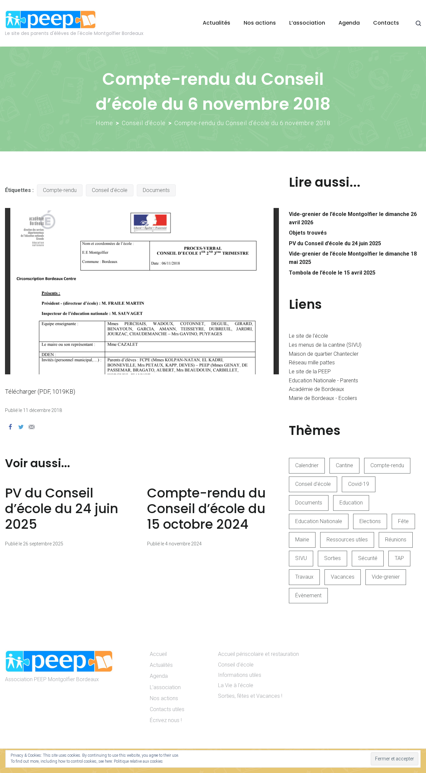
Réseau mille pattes (312, 362)
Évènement (308, 595)
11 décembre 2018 (42, 410)
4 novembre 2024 (183, 543)
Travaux (304, 577)
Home (104, 122)
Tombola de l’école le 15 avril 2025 (332, 273)
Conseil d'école (144, 122)
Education (351, 502)
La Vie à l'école (235, 685)
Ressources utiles (347, 539)
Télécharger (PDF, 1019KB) (40, 391)
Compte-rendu (60, 190)
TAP (399, 558)
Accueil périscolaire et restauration (258, 654)
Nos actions (260, 23)
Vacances (342, 577)
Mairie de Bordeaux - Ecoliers (323, 398)
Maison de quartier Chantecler (323, 354)
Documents (156, 190)
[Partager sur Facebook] (10, 427)
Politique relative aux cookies (138, 761)
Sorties (332, 558)
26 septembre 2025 (43, 543)
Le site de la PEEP (310, 371)
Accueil (158, 654)
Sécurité (367, 558)
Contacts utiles (167, 709)
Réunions (395, 539)
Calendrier (307, 465)
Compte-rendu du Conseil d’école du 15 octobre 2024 (206, 508)
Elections (370, 521)
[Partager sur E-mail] (31, 427)
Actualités (216, 23)
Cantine (344, 465)
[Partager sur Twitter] (21, 427)
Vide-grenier (386, 577)
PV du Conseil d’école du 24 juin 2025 (61, 508)
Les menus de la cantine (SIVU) (325, 345)
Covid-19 (358, 484)
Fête (403, 521)
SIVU (301, 558)
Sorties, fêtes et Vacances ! (250, 696)
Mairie (302, 539)
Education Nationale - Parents (323, 380)
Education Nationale (318, 521)
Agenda (349, 23)
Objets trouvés (308, 233)
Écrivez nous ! (166, 720)
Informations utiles (239, 675)
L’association (307, 23)
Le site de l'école (308, 336)
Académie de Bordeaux (316, 389)
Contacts (386, 23)
